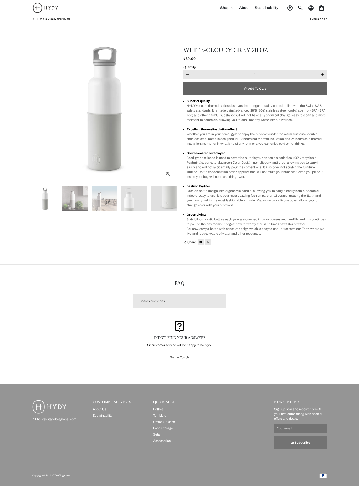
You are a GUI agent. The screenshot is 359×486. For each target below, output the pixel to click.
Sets (156, 434)
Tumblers (159, 415)
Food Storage (163, 428)
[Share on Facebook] (321, 19)
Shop (227, 8)
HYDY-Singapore (61, 475)
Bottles (158, 409)
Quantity (189, 67)
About (244, 8)
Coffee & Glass (164, 422)
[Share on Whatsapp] (325, 19)
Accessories (162, 441)
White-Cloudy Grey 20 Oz (55, 19)
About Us (99, 409)
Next (169, 110)
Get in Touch (179, 357)
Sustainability (266, 8)
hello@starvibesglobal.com (54, 419)
